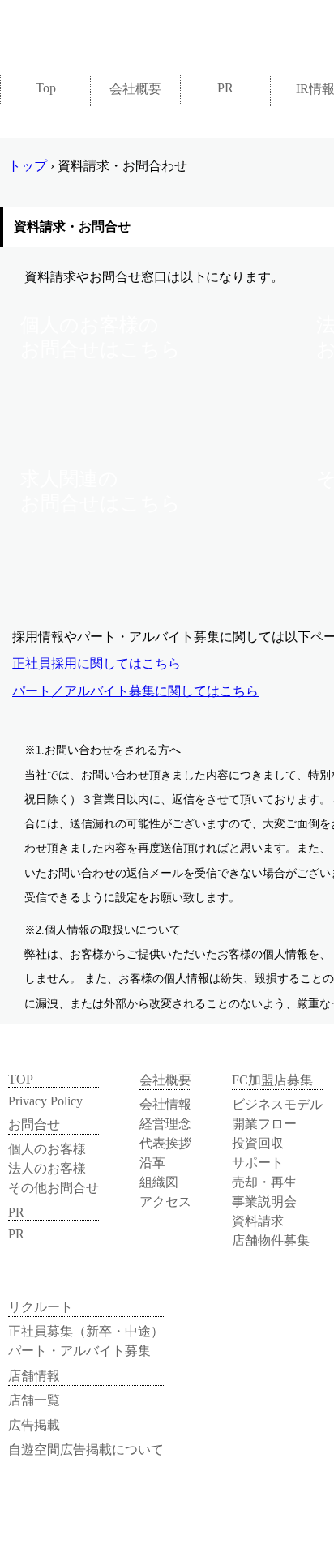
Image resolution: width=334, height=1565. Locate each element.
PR (225, 88)
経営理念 (165, 1124)
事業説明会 (264, 1201)
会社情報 (165, 1104)
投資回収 (258, 1143)
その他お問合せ (53, 1188)
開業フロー (264, 1124)
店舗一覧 (34, 1400)
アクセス (165, 1201)
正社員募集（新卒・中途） (86, 1331)
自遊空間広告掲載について (86, 1449)
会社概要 (135, 89)
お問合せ (34, 1124)
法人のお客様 (47, 1168)
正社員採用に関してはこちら (96, 663)
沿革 (152, 1162)
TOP (20, 1079)
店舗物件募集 (271, 1240)
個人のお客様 (47, 1149)
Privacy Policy (45, 1101)
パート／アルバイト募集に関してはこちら (135, 691)
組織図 (158, 1182)
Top (46, 88)
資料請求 (258, 1221)
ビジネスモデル (277, 1104)
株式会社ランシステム (113, 30)
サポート (258, 1162)
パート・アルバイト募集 (79, 1351)
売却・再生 (264, 1182)
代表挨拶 (165, 1143)
